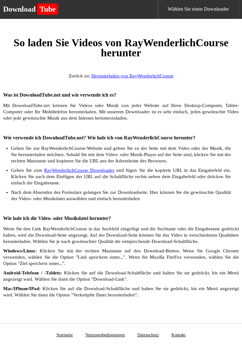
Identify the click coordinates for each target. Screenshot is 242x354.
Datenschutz (148, 335)
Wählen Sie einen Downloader (198, 9)
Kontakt (178, 335)
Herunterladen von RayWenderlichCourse (132, 75)
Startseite (64, 335)
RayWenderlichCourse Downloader (79, 170)
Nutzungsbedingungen (105, 335)
